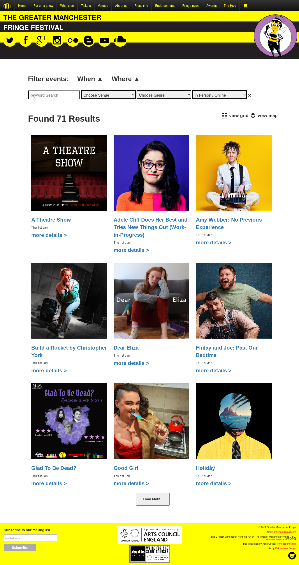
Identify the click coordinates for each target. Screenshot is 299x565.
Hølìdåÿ (205, 468)
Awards (211, 5)
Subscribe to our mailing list (27, 530)
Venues (103, 5)
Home (22, 5)
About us (121, 5)
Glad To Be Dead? (53, 468)
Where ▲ (126, 78)
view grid (238, 115)
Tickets (86, 5)
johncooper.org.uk (286, 543)
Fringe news (190, 5)
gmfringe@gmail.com (285, 531)
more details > (49, 235)
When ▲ (90, 78)
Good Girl (126, 468)
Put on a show (43, 5)
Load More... (153, 498)
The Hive (230, 5)
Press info (141, 5)
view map (267, 115)
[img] (249, 95)
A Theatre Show (51, 220)
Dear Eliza (126, 348)
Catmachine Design (285, 548)
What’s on (67, 5)
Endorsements (165, 5)
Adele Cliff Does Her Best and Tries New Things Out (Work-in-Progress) (151, 227)
